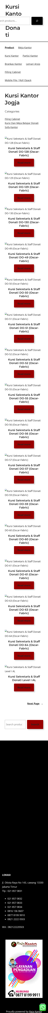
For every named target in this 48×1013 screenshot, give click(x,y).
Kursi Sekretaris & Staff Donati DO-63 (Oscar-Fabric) (24, 609)
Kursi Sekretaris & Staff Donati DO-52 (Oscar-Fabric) (24, 363)
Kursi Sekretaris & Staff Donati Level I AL (24, 678)
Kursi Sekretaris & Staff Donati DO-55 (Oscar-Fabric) (24, 398)
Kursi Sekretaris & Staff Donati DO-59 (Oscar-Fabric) (24, 504)
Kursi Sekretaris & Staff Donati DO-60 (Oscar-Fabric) (24, 539)
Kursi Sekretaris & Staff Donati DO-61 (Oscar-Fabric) (24, 574)
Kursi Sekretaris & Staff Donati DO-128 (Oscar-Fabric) (24, 151)
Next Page (35, 703)
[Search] (37, 21)
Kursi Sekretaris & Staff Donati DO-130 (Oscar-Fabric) (24, 222)
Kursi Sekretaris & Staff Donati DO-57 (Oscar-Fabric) (24, 468)
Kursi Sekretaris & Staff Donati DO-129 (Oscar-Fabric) (24, 187)
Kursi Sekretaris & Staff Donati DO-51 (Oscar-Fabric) (24, 328)
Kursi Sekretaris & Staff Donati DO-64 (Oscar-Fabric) (24, 645)
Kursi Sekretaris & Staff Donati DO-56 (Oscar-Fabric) (24, 433)
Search (35, 724)
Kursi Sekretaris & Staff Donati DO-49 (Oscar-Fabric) (24, 257)
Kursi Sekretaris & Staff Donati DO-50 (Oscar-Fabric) (24, 292)
